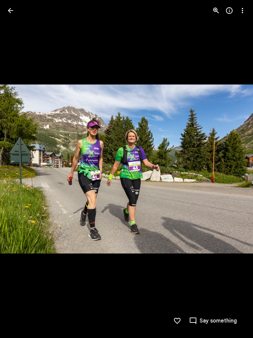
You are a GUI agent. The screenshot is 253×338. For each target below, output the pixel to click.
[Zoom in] (216, 10)
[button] (18, 169)
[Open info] (229, 10)
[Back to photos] (10, 10)
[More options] (242, 10)
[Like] (177, 321)
